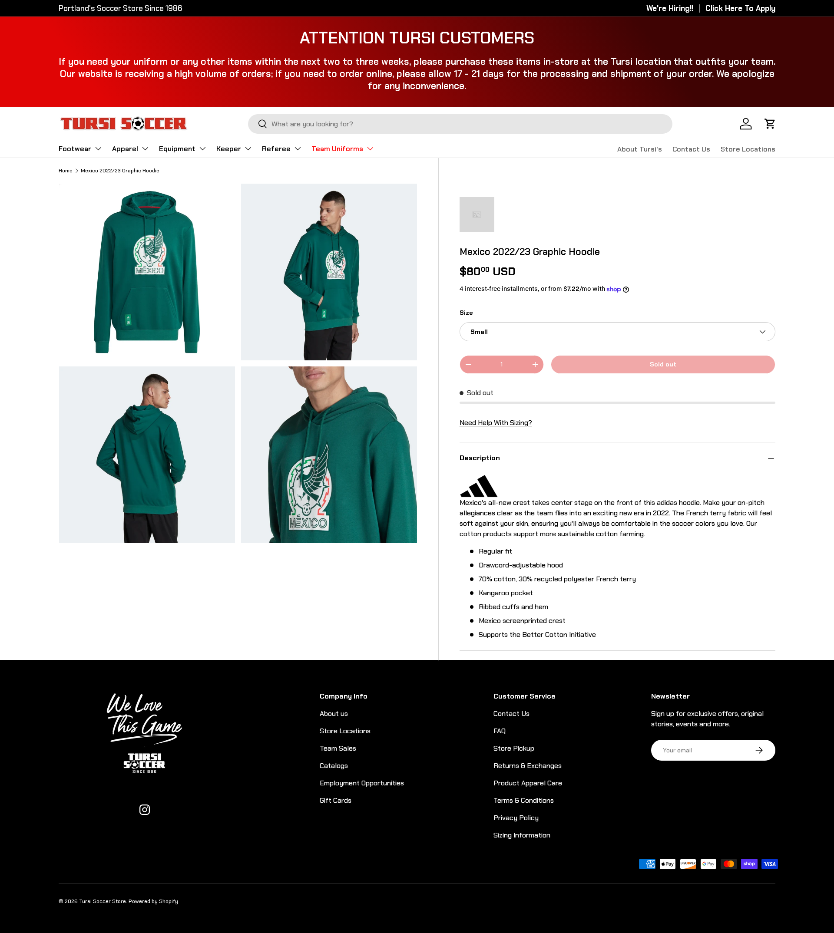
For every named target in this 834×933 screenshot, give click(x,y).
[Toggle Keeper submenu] (248, 148)
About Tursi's (639, 149)
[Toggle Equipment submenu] (202, 148)
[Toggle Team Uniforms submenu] (370, 148)
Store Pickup (513, 748)
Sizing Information (521, 835)
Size (466, 312)
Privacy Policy (516, 817)
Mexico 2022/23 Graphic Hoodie (120, 170)
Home (66, 170)
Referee (276, 148)
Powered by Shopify (153, 901)
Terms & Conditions (523, 800)
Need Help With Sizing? (496, 423)
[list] (241, 366)
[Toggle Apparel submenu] (145, 148)
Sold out (663, 365)
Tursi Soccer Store (102, 901)
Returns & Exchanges (527, 765)
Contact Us (691, 149)
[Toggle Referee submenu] (297, 148)
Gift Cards (335, 800)
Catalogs (334, 765)
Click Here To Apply (740, 8)
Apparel (125, 148)
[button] (770, 123)
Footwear (75, 148)
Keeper (228, 148)
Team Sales (338, 748)
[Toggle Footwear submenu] (98, 148)
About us (334, 713)
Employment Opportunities (362, 783)
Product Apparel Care (527, 783)
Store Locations (748, 149)
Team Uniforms (337, 148)
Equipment (177, 148)
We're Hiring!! (669, 8)
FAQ (499, 730)
